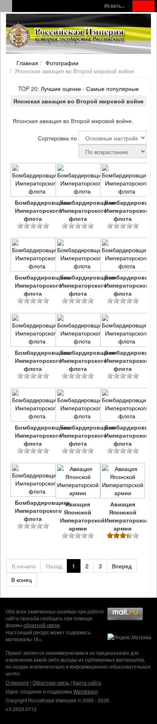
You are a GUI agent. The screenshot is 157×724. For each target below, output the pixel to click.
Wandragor (85, 691)
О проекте (17, 682)
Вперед (122, 566)
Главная (27, 63)
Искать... (114, 5)
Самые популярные (112, 88)
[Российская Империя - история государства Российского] (66, 35)
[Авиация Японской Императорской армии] (78, 481)
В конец (21, 580)
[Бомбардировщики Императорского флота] (33, 180)
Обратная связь (51, 682)
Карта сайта (87, 682)
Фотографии (61, 63)
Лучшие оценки (61, 88)
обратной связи (41, 624)
